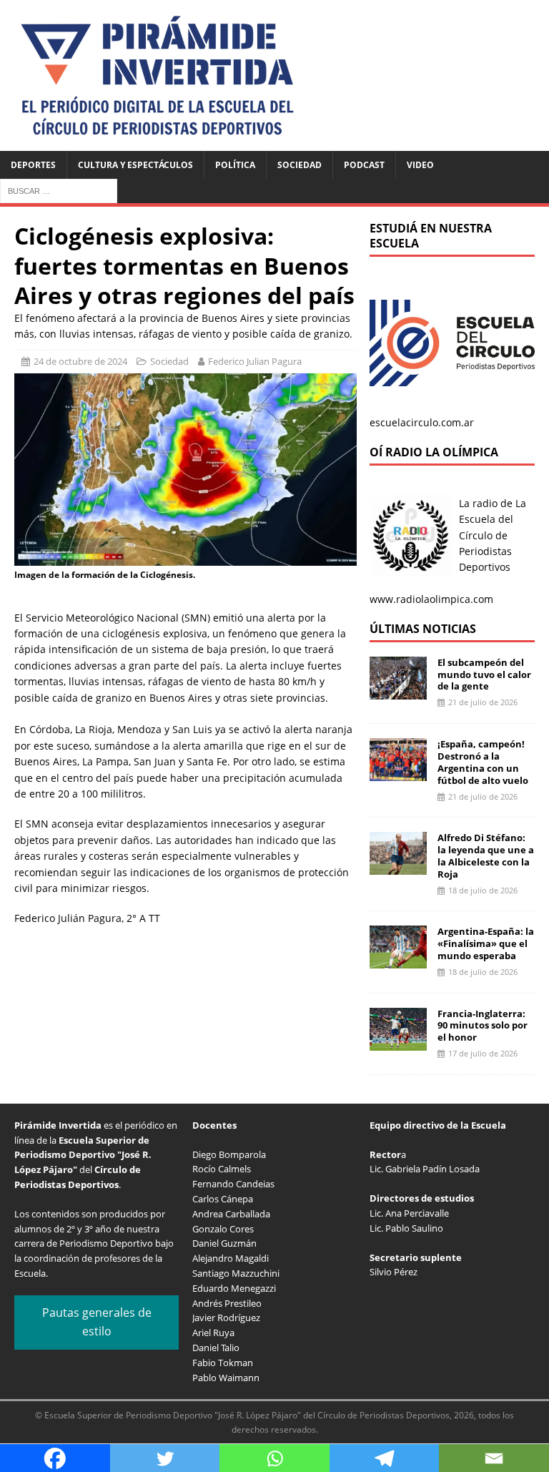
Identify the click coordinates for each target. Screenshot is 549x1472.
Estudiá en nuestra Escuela (431, 235)
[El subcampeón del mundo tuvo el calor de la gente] (398, 690)
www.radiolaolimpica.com (431, 599)
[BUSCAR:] (58, 190)
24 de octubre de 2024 (80, 361)
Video (420, 165)
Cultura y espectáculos (135, 165)
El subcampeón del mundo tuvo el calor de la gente (484, 674)
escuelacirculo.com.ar (422, 422)
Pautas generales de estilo (97, 1322)
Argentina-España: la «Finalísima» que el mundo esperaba (485, 943)
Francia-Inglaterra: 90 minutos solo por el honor (482, 1025)
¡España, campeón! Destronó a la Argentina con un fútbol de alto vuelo (482, 762)
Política (235, 165)
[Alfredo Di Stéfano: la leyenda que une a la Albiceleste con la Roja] (398, 866)
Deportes (33, 165)
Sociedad (299, 165)
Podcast (364, 165)
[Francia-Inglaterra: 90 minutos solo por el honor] (398, 1042)
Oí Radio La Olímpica (434, 452)
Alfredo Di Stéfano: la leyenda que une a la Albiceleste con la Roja (485, 855)
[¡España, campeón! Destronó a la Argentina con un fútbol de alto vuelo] (398, 773)
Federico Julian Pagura (255, 361)
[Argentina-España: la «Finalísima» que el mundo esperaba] (398, 960)
